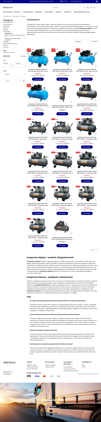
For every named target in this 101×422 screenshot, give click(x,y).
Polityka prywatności (32, 367)
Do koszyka (38, 79)
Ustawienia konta (50, 367)
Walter (7, 74)
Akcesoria (5, 28)
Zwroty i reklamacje (32, 369)
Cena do (18, 63)
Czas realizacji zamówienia (71, 371)
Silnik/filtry (6, 42)
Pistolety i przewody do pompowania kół (15, 35)
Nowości (5, 45)
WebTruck (8, 7)
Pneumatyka (15, 16)
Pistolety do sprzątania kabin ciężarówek (12, 39)
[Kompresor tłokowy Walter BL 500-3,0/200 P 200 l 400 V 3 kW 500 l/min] (38, 58)
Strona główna (6, 16)
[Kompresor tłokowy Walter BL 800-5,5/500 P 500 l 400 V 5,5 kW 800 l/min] (38, 93)
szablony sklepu (82, 373)
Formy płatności (68, 367)
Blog (83, 365)
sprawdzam (50, 406)
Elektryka (5, 30)
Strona (92, 250)
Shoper (95, 373)
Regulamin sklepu (31, 365)
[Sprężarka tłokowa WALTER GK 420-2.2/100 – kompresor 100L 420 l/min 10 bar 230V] (62, 193)
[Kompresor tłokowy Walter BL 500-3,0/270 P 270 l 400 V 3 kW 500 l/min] (62, 58)
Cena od (5, 63)
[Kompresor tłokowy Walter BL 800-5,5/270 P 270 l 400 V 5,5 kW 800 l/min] (87, 58)
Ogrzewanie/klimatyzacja (10, 43)
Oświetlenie (6, 26)
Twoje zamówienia (50, 365)
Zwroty (84, 367)
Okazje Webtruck (8, 24)
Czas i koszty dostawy (70, 369)
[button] (87, 7)
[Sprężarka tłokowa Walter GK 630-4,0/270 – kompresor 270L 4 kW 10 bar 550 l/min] (62, 160)
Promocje (5, 47)
